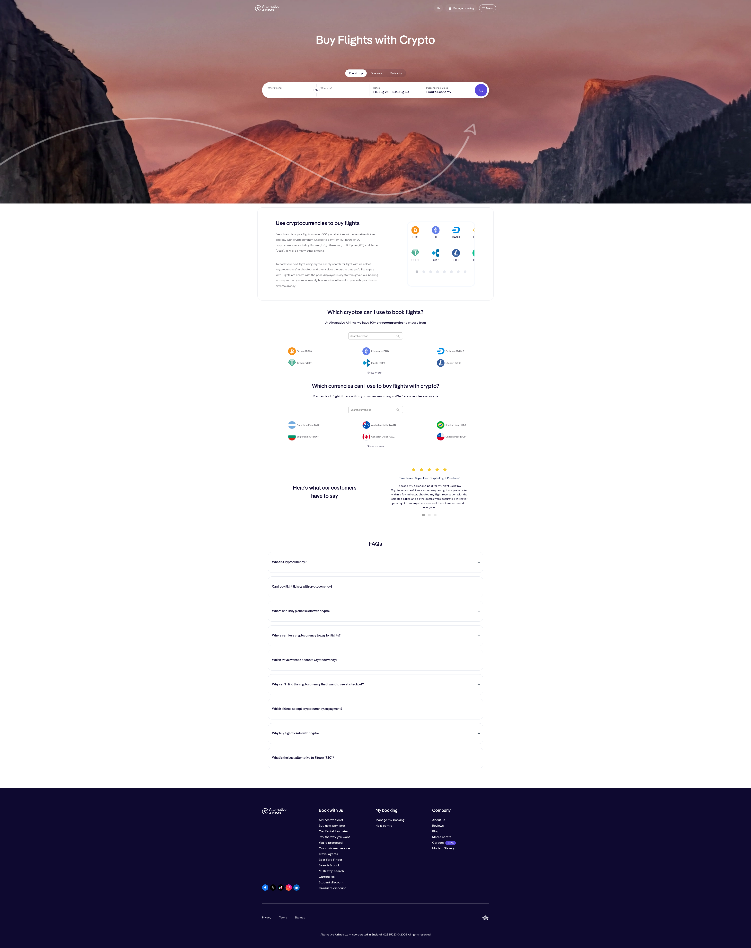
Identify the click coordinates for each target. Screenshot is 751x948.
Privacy (266, 917)
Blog (435, 831)
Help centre (384, 826)
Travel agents (328, 854)
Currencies (327, 877)
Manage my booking (390, 820)
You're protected (331, 843)
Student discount (331, 882)
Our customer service (334, 848)
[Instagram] (289, 890)
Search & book (329, 865)
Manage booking (463, 8)
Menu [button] (489, 8)
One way (376, 73)
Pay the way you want (334, 837)
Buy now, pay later (332, 826)
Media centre (441, 837)
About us (438, 820)
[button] (438, 8)
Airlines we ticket (331, 820)
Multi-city (396, 73)
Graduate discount (332, 888)
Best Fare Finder (330, 860)
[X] (273, 890)
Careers (438, 843)
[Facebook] (265, 890)
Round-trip (356, 73)
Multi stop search (331, 871)
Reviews (438, 826)
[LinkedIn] (296, 890)
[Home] (267, 8)
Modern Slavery (443, 848)
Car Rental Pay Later (333, 831)
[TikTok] (281, 890)
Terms (283, 917)
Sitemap (300, 917)
